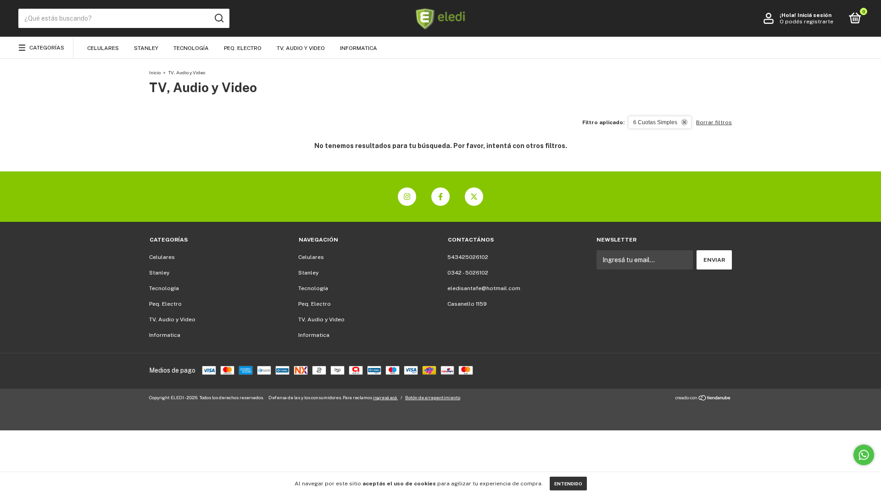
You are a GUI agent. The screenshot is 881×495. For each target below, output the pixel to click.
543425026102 (467, 257)
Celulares (103, 48)
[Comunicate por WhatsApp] (863, 455)
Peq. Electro (243, 48)
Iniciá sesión (814, 15)
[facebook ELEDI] (440, 196)
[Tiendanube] (703, 398)
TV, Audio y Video (301, 48)
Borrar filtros (714, 122)
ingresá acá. (385, 397)
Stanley (146, 48)
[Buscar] (218, 18)
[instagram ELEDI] (407, 196)
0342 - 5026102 (467, 273)
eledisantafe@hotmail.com (483, 288)
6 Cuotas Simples (655, 122)
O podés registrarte (806, 21)
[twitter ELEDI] (474, 196)
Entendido (568, 483)
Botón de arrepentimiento (432, 397)
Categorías (46, 47)
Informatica (358, 48)
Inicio (155, 72)
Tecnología (191, 48)
